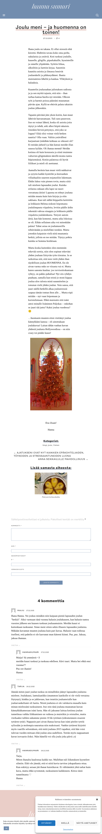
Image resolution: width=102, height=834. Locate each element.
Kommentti (16, 525)
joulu (50, 445)
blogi (45, 445)
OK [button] (6, 828)
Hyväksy (46, 823)
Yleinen (56, 445)
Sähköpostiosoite (18, 557)
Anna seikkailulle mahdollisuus (63, 459)
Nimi (13, 546)
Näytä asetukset (86, 823)
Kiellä (65, 823)
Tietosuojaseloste (68, 829)
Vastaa (14, 645)
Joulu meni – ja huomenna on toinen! (51, 29)
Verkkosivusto (17, 569)
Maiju (20, 610)
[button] (97, 799)
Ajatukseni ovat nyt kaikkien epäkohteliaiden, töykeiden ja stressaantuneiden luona (49, 454)
